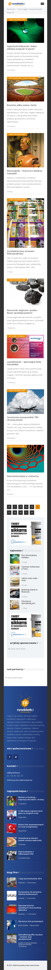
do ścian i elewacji (17, 336)
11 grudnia (22, 804)
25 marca (10, 494)
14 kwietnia (11, 328)
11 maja (24, 608)
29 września (31, 883)
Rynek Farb (11, 9)
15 (32, 507)
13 (20, 507)
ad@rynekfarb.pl (13, 773)
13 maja (24, 585)
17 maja (10, 272)
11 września (31, 898)
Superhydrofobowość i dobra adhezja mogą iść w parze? (22, 47)
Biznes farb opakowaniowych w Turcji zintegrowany (31, 825)
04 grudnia (22, 831)
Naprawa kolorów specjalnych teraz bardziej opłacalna (29, 907)
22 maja (10, 191)
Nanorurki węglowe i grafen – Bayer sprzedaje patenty (23, 311)
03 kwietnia (11, 438)
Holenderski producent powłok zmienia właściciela (30, 839)
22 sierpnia (22, 946)
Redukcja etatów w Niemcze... (29, 590)
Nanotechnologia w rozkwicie (23, 476)
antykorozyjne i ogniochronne (22, 78)
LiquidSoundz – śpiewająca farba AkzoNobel (24, 363)
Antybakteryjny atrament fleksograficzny (21, 252)
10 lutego (21, 844)
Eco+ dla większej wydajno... (29, 556)
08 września (34, 925)
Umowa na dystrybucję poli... (28, 602)
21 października (24, 858)
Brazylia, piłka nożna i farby (22, 105)
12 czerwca (11, 126)
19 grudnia (22, 817)
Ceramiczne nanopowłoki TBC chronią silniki (23, 418)
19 (20, 512)
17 (9, 512)
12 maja (24, 597)
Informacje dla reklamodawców (19, 780)
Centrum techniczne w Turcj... (30, 568)
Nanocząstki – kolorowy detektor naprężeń (24, 172)
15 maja (24, 562)
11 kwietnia (11, 382)
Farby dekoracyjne (17, 446)
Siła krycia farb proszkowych (30, 921)
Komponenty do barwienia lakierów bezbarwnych (29, 893)
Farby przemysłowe (17, 19)
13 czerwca (11, 70)
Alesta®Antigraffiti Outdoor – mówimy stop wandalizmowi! (30, 936)
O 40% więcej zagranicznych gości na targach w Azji (30, 812)
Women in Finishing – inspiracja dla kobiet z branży (31, 798)
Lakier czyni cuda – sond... (29, 579)
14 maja (24, 574)
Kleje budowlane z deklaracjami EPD (26, 853)
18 (15, 512)
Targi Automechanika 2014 (30, 878)
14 (26, 507)
